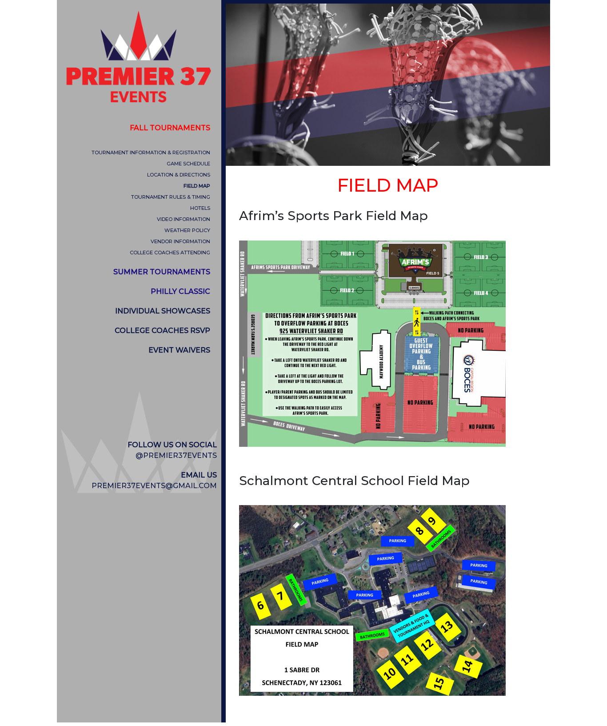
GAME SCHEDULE (188, 163)
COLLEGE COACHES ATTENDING (170, 252)
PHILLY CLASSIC (180, 291)
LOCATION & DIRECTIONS (178, 175)
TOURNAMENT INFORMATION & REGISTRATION (151, 152)
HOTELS (200, 208)
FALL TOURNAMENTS (170, 128)
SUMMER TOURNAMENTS (161, 272)
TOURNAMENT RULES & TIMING (170, 197)
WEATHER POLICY (187, 230)
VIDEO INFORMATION (183, 219)
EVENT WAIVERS (179, 350)
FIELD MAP (197, 186)
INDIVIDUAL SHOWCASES (162, 311)
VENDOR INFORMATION (180, 241)
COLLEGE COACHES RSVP (162, 330)
